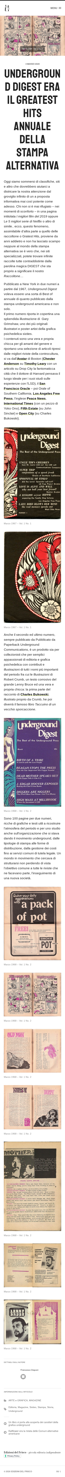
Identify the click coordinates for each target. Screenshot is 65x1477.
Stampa (42, 1407)
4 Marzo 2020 (33, 63)
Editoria (12, 1407)
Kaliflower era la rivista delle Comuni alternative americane (33, 1432)
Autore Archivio (23, 1376)
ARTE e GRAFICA (18, 1400)
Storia (50, 1407)
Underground (15, 1411)
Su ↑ (58, 1471)
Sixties (33, 1407)
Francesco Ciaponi (29, 1370)
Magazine (23, 1407)
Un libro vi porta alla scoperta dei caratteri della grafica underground (33, 1423)
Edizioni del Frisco (21, 1471)
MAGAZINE (35, 1400)
